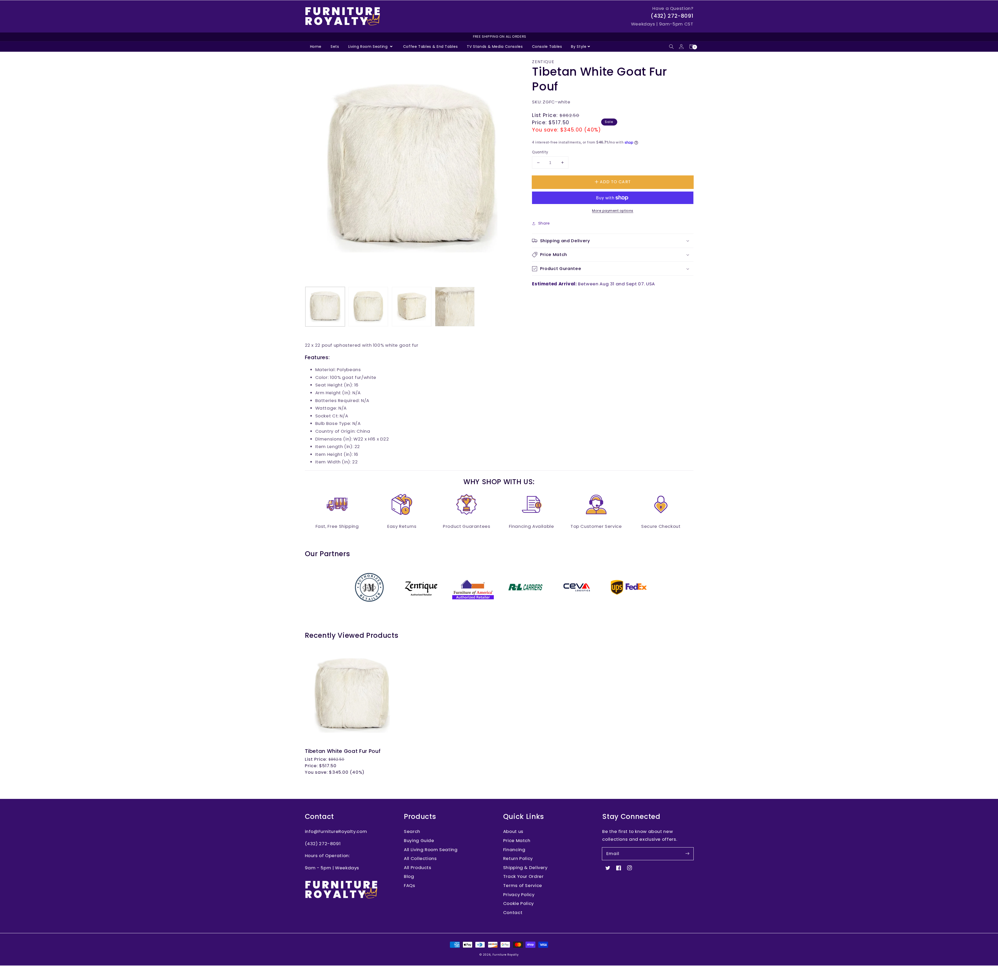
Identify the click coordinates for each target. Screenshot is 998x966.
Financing (514, 849)
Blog (409, 876)
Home (316, 46)
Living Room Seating (368, 46)
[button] (671, 47)
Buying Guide (419, 840)
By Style (578, 46)
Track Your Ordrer (523, 876)
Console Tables (547, 46)
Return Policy (518, 858)
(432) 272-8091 (672, 15)
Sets (335, 46)
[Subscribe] (687, 853)
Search (412, 831)
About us (513, 831)
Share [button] (544, 223)
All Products (417, 867)
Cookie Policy (518, 903)
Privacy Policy (519, 894)
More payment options (612, 210)
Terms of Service (522, 885)
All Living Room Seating (431, 849)
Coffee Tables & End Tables (430, 46)
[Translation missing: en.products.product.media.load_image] (325, 306)
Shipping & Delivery (525, 867)
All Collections (420, 858)
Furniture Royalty (506, 955)
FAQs (409, 885)
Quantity (540, 152)
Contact (512, 912)
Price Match (516, 840)
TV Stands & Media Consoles (495, 46)
